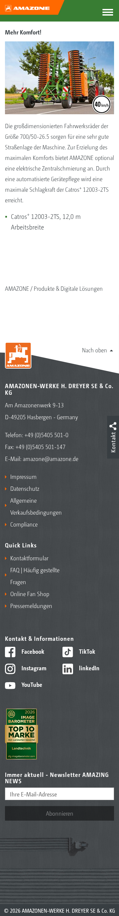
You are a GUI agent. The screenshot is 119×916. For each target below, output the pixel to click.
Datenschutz (24, 488)
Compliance (24, 524)
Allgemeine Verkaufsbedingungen (33, 506)
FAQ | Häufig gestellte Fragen (35, 576)
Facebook (32, 651)
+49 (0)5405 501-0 (46, 434)
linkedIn (88, 668)
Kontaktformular (29, 558)
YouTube (31, 684)
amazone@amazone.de (50, 458)
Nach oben (94, 350)
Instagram (33, 668)
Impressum (23, 476)
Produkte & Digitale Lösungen (68, 288)
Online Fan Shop (29, 593)
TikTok (86, 651)
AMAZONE (17, 288)
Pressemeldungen (31, 605)
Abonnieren (59, 813)
